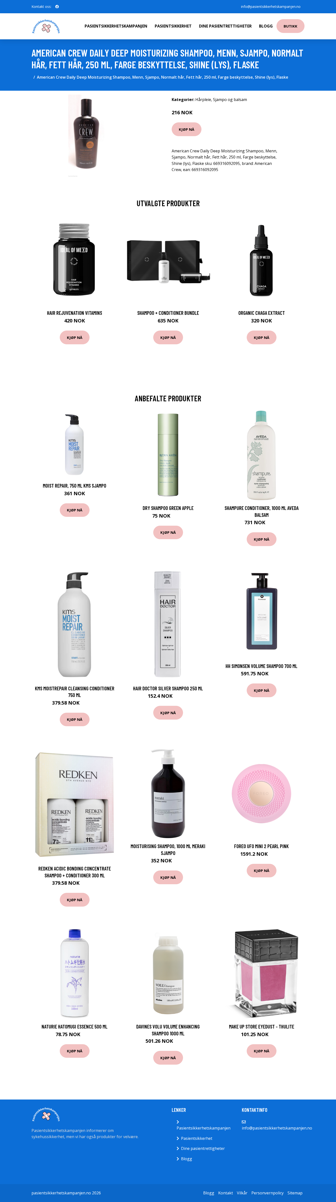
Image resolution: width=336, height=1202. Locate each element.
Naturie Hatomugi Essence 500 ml (74, 1026)
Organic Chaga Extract (261, 313)
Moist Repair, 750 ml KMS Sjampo (74, 485)
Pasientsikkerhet (173, 26)
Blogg (266, 26)
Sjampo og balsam (230, 99)
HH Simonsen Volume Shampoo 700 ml (261, 666)
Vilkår (242, 1193)
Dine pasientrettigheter (225, 26)
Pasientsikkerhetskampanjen (116, 26)
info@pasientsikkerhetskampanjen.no (271, 6)
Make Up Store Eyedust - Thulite (261, 1026)
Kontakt (225, 1193)
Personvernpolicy (267, 1193)
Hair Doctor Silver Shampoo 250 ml (168, 688)
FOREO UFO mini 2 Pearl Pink (261, 846)
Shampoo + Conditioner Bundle (168, 313)
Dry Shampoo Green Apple (168, 508)
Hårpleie (203, 99)
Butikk (290, 26)
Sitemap (295, 1193)
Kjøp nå (186, 129)
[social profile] (57, 6)
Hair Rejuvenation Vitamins (74, 313)
